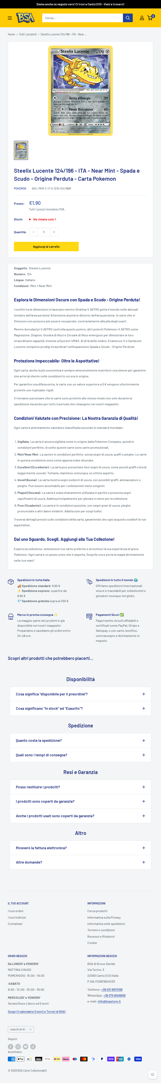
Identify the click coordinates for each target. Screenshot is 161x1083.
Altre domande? (29, 862)
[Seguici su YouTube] (25, 1046)
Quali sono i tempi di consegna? (41, 755)
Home (11, 34)
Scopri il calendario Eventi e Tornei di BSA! (37, 1011)
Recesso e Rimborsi (101, 936)
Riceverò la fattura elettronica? (41, 847)
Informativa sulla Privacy (104, 917)
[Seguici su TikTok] (33, 1046)
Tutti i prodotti (28, 34)
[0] (149, 18)
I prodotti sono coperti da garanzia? (45, 801)
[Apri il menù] (10, 18)
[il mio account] (142, 18)
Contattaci (15, 923)
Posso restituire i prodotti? (38, 787)
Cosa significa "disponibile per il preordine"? (52, 694)
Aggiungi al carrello (46, 246)
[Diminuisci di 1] (33, 232)
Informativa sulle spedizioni (106, 923)
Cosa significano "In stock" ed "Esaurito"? (49, 708)
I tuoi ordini (15, 911)
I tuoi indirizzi (17, 917)
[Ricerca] (128, 18)
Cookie (92, 943)
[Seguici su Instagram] (18, 1046)
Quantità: (20, 232)
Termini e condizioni (101, 930)
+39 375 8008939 (114, 995)
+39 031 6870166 (112, 989)
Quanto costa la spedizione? (39, 740)
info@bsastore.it (109, 1001)
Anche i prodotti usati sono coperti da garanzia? (55, 815)
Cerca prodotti (97, 911)
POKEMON (20, 188)
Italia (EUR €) (17, 1029)
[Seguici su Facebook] (10, 1046)
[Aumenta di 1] (54, 232)
